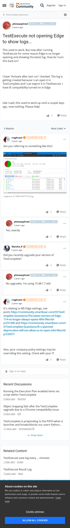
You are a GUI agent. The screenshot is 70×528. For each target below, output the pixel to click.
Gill (19, 413)
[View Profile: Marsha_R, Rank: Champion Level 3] (6, 248)
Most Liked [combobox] (58, 128)
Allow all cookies (35, 520)
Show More (37, 435)
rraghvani (17, 137)
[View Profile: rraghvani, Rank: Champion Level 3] (6, 139)
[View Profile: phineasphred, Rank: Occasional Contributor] (7, 25)
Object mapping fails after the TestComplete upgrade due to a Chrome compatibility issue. (31, 408)
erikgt (20, 461)
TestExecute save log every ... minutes (26, 458)
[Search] (42, 5)
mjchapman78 (26, 428)
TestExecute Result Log (17, 469)
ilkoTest (21, 398)
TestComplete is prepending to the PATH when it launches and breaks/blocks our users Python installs (33, 423)
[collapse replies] (35, 135)
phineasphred (20, 23)
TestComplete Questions (17, 14)
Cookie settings (35, 511)
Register (51, 5)
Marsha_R (17, 246)
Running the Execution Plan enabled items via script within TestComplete (31, 393)
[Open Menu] (65, 14)
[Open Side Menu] (4, 5)
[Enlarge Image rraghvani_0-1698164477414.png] (35, 172)
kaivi (20, 473)
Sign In (62, 5)
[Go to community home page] (21, 5)
